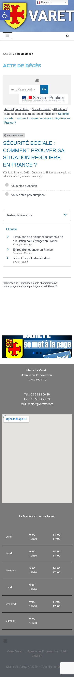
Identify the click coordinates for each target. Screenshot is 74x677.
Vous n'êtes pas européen (27, 195)
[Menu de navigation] (7, 35)
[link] (5, 15)
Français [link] (45, 2)
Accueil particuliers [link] (16, 109)
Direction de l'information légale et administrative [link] (31, 283)
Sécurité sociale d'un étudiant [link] (31, 258)
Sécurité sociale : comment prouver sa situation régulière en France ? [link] (37, 118)
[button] (34, 353)
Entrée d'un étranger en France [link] (33, 249)
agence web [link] (41, 286)
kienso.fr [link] (52, 286)
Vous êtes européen (23, 185)
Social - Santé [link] (41, 109)
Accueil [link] (7, 54)
